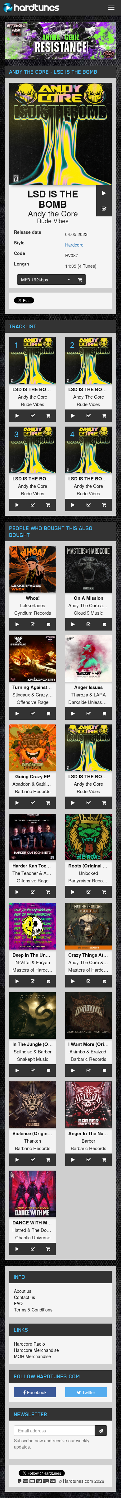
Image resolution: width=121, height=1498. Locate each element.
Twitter (88, 1392)
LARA (100, 694)
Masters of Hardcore (33, 969)
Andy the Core (53, 213)
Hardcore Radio (29, 1344)
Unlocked (88, 873)
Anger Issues (88, 687)
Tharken (32, 1140)
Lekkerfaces (32, 605)
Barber (45, 1051)
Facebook (36, 1392)
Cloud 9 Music (88, 612)
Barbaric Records (33, 791)
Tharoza (79, 694)
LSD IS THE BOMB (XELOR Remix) (50, 478)
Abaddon (21, 783)
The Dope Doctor (49, 1230)
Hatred (19, 1230)
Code (19, 253)
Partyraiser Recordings (91, 880)
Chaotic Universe (32, 1237)
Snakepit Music (32, 1059)
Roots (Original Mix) (90, 865)
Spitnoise (23, 1051)
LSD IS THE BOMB (33, 389)
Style (19, 242)
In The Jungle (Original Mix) (42, 1044)
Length (21, 264)
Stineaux (21, 694)
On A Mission (88, 597)
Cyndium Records (32, 612)
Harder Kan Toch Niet (35, 865)
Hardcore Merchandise (36, 1350)
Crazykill (44, 694)
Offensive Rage (32, 702)
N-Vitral (23, 962)
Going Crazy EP (32, 776)
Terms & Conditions (33, 1309)
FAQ (18, 1303)
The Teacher (25, 873)
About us (22, 1291)
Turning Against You (34, 687)
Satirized (45, 783)
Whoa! (33, 597)
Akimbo (77, 1051)
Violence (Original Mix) (37, 1133)
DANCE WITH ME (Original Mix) (46, 1222)
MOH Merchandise (32, 1356)
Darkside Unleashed (89, 702)
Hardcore (74, 245)
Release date (27, 232)
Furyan (43, 962)
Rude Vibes (53, 220)
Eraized (98, 1051)
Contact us (24, 1297)
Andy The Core (88, 396)
